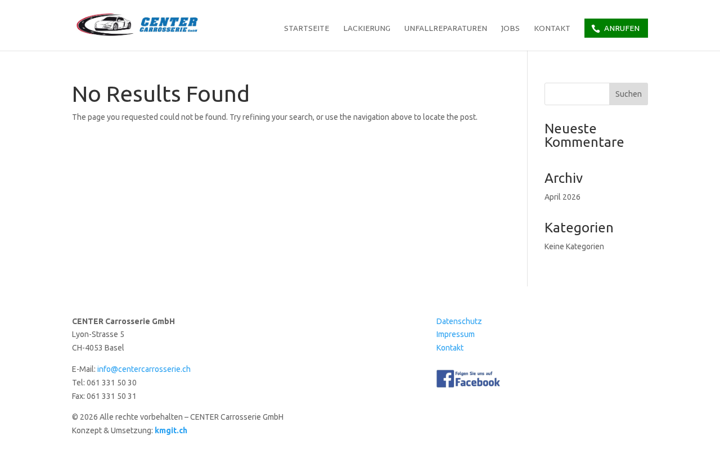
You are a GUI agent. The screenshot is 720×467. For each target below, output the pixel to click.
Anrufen (622, 28)
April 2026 (562, 196)
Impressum (455, 334)
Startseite (306, 29)
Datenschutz (459, 321)
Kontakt (552, 29)
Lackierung (366, 29)
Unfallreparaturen (445, 29)
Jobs (510, 29)
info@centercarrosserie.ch (144, 369)
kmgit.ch (171, 430)
